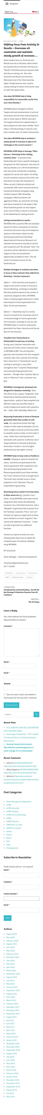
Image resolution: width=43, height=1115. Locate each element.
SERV (8, 844)
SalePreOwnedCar (17, 577)
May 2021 (10, 1026)
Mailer (8, 838)
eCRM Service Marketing (16, 814)
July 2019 (10, 1093)
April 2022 (10, 997)
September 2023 (13, 973)
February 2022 (12, 1003)
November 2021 (13, 1010)
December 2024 (12, 957)
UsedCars (30, 577)
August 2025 (11, 943)
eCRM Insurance (12, 808)
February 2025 (12, 954)
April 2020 (10, 1066)
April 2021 (10, 1030)
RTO (8, 841)
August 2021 (11, 1017)
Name (7, 661)
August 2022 (11, 993)
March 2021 (11, 1033)
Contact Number (11, 893)
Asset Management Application (18, 801)
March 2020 (11, 1070)
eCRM (21, 41)
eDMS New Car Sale (14, 824)
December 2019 (12, 1080)
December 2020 (12, 1043)
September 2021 (13, 1013)
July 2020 (10, 1056)
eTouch (9, 831)
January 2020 (11, 1076)
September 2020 (13, 1050)
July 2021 (10, 1020)
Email (6, 672)
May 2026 (10, 937)
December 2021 (12, 1007)
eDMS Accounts (12, 821)
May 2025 (10, 950)
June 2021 (10, 1023)
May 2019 (10, 1096)
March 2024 (11, 970)
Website (7, 683)
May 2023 (10, 983)
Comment (8, 626)
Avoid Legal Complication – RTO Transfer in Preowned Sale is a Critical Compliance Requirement (21, 737)
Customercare (32, 573)
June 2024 (10, 960)
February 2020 (12, 1073)
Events (9, 834)
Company (8, 881)
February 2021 (12, 1036)
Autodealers (9, 573)
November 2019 (13, 1083)
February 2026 (12, 940)
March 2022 (11, 1000)
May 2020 (10, 1063)
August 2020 (11, 1053)
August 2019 (11, 1089)
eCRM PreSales (12, 811)
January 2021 (11, 1040)
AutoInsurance (20, 573)
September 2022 (13, 990)
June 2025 (10, 947)
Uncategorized (12, 847)
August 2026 (11, 934)
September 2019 (13, 1086)
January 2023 (11, 987)
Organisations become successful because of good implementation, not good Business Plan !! (21, 779)
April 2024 (10, 967)
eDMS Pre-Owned (13, 828)
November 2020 (13, 1046)
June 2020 (10, 1060)
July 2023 (10, 980)
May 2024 (10, 963)
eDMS (8, 818)
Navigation (14, 3)
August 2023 (11, 977)
